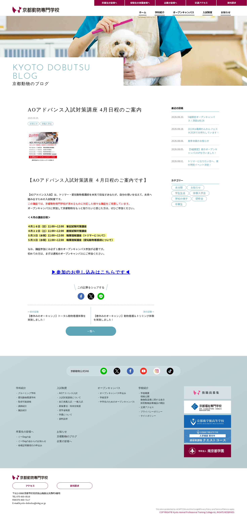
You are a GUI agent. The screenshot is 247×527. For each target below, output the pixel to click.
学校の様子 (181, 198)
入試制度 (207, 12)
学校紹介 (143, 388)
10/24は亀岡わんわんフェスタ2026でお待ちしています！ (203, 130)
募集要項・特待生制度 (70, 406)
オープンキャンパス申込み (113, 393)
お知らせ (225, 12)
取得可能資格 (24, 401)
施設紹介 (22, 410)
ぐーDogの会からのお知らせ (32, 441)
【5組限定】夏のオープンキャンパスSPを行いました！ (202, 151)
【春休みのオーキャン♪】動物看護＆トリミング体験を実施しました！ (124, 315)
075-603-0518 (23, 496)
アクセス (30, 485)
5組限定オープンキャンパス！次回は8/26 (201, 118)
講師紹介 (22, 406)
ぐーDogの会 (24, 437)
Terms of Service (222, 509)
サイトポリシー (148, 416)
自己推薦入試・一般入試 (71, 401)
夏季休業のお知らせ (198, 141)
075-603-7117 (23, 499)
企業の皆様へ (170, 2)
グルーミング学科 (27, 393)
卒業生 (179, 204)
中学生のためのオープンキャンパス (117, 401)
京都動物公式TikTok (170, 371)
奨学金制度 (64, 410)
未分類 (179, 187)
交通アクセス (201, 2)
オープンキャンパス (183, 12)
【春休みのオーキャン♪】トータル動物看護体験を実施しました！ (57, 315)
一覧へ (91, 331)
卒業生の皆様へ (109, 2)
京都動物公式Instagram (156, 371)
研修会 (199, 198)
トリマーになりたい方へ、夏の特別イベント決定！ (203, 162)
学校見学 (104, 397)
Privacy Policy (205, 509)
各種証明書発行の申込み (30, 445)
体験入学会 (47, 123)
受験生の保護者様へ (140, 2)
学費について (65, 414)
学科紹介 (159, 12)
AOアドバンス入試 (68, 393)
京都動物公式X (117, 371)
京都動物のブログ (67, 436)
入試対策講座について (70, 397)
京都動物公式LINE (103, 371)
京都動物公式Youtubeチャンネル (143, 371)
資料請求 (231, 2)
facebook (81, 296)
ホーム (142, 12)
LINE (100, 296)
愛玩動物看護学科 (27, 397)
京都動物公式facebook (130, 371)
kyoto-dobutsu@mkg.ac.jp (32, 503)
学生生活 (180, 193)
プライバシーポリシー (151, 411)
